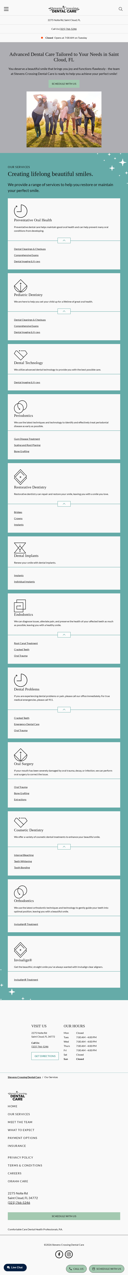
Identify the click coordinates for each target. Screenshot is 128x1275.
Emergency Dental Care (26, 724)
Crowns (18, 518)
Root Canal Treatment (26, 643)
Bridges (18, 512)
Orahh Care (18, 1181)
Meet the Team (20, 1122)
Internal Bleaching (24, 855)
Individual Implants (24, 581)
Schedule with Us (64, 83)
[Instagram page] (69, 1254)
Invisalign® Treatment (26, 924)
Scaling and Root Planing (27, 445)
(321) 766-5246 (68, 28)
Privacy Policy (20, 1157)
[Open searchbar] (120, 9)
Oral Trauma (20, 655)
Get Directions (45, 1055)
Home (12, 1106)
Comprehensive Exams (26, 255)
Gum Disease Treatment (27, 438)
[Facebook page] (59, 1254)
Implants (19, 524)
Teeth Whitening (23, 861)
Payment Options (22, 1138)
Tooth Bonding (22, 867)
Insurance (17, 1146)
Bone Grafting (21, 451)
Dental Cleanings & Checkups (30, 248)
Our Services (19, 1114)
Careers (15, 1173)
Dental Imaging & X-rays (27, 261)
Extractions (20, 799)
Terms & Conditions (25, 1165)
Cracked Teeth (21, 649)
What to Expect (21, 1130)
